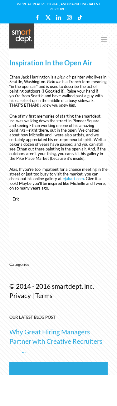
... (24, 350)
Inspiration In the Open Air (50, 62)
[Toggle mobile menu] (104, 39)
